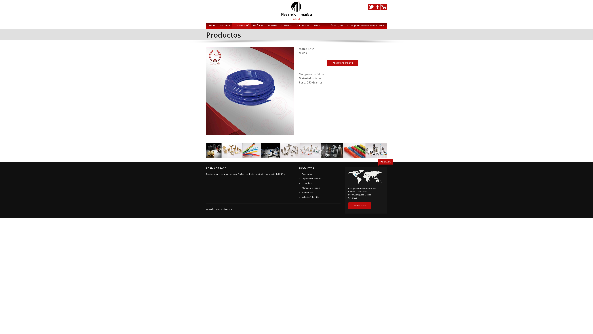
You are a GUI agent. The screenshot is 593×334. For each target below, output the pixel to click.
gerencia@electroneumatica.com (369, 25)
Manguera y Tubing (311, 187)
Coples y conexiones (311, 178)
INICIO (212, 25)
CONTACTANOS (359, 205)
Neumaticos (307, 192)
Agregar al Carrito (343, 63)
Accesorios (307, 174)
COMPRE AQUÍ (241, 25)
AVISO (317, 25)
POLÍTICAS (258, 25)
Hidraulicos (307, 183)
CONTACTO (287, 25)
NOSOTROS (224, 25)
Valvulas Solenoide (310, 197)
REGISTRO (272, 25)
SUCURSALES (303, 25)
